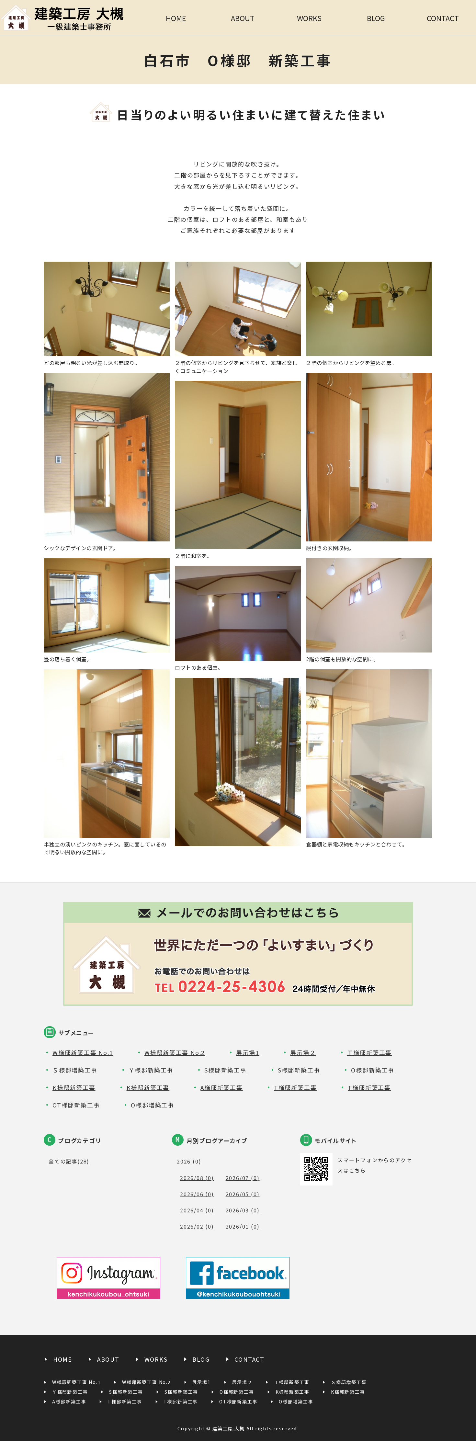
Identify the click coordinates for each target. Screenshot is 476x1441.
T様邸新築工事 (295, 1087)
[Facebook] (237, 1293)
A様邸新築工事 (221, 1087)
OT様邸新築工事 (76, 1105)
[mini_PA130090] (369, 350)
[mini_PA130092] (107, 832)
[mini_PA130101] (107, 350)
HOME (176, 18)
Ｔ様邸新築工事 (369, 1052)
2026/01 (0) (243, 1226)
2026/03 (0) (243, 1210)
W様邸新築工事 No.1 (82, 1052)
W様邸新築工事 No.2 (174, 1052)
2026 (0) (189, 1161)
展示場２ (303, 1052)
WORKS (309, 18)
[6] (238, 350)
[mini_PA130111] (107, 536)
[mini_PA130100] (238, 655)
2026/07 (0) (243, 1178)
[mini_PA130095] (238, 543)
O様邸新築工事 (372, 1070)
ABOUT (243, 18)
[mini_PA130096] (107, 647)
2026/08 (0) (197, 1178)
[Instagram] (108, 1293)
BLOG (376, 18)
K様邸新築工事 (74, 1087)
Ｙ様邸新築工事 (151, 1070)
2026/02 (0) (197, 1226)
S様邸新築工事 (225, 1070)
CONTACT (443, 18)
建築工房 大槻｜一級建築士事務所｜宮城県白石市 (71, 17)
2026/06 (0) (197, 1194)
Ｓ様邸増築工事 (74, 1070)
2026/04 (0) (197, 1210)
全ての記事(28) (69, 1161)
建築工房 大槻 (228, 1428)
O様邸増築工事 (152, 1105)
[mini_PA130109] (369, 536)
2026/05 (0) (243, 1194)
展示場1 (247, 1052)
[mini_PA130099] (369, 647)
